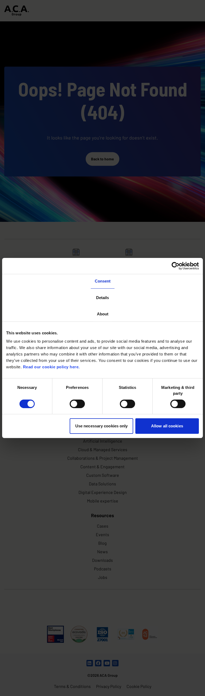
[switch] (77, 404)
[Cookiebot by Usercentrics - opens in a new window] (175, 266)
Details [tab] (102, 297)
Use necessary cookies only (101, 426)
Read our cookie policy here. (51, 367)
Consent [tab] (103, 281)
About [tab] (102, 314)
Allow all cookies (167, 426)
